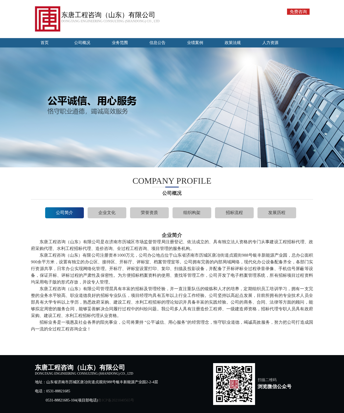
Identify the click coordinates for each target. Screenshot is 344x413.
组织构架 (191, 212)
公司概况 (82, 42)
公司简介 (64, 212)
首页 (45, 42)
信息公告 (157, 42)
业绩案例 (195, 42)
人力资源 (270, 42)
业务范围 (120, 42)
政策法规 (233, 42)
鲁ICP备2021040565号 (116, 400)
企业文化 (107, 212)
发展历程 (276, 212)
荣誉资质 (149, 212)
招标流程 (234, 212)
